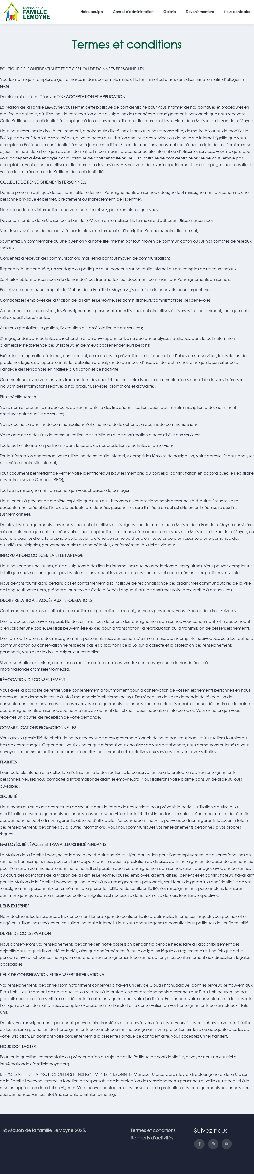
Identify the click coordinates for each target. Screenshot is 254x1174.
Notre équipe (91, 11)
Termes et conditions (153, 1130)
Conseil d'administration (133, 11)
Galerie (169, 11)
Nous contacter (237, 11)
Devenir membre (200, 11)
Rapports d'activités (152, 1137)
